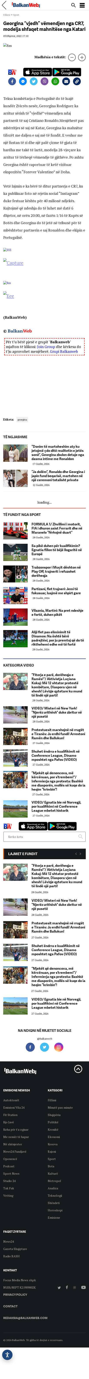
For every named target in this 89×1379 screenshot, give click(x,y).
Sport (16, 14)
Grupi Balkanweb (64, 351)
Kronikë (53, 1129)
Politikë (53, 1122)
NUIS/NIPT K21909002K (19, 1287)
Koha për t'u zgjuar (16, 1129)
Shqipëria (54, 1115)
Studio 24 (9, 1181)
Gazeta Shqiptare (15, 1249)
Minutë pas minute (60, 1107)
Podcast (8, 1166)
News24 (8, 1241)
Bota (51, 1166)
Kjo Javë (8, 1122)
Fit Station (10, 1115)
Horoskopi (55, 1210)
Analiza (53, 1188)
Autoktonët (11, 1100)
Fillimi (6, 14)
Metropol (54, 1181)
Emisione (54, 1217)
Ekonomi (54, 1137)
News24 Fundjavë (14, 1151)
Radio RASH (11, 1256)
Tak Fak (8, 1188)
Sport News (11, 1173)
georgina (22, 419)
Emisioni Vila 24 (13, 1107)
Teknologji (55, 1195)
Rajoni (52, 1151)
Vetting (8, 1195)
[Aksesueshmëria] (7, 1355)
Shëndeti (54, 1203)
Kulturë (53, 1173)
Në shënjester (12, 1144)
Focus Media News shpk (19, 1280)
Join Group (46, 346)
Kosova (52, 1144)
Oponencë (10, 1159)
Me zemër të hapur (16, 1137)
